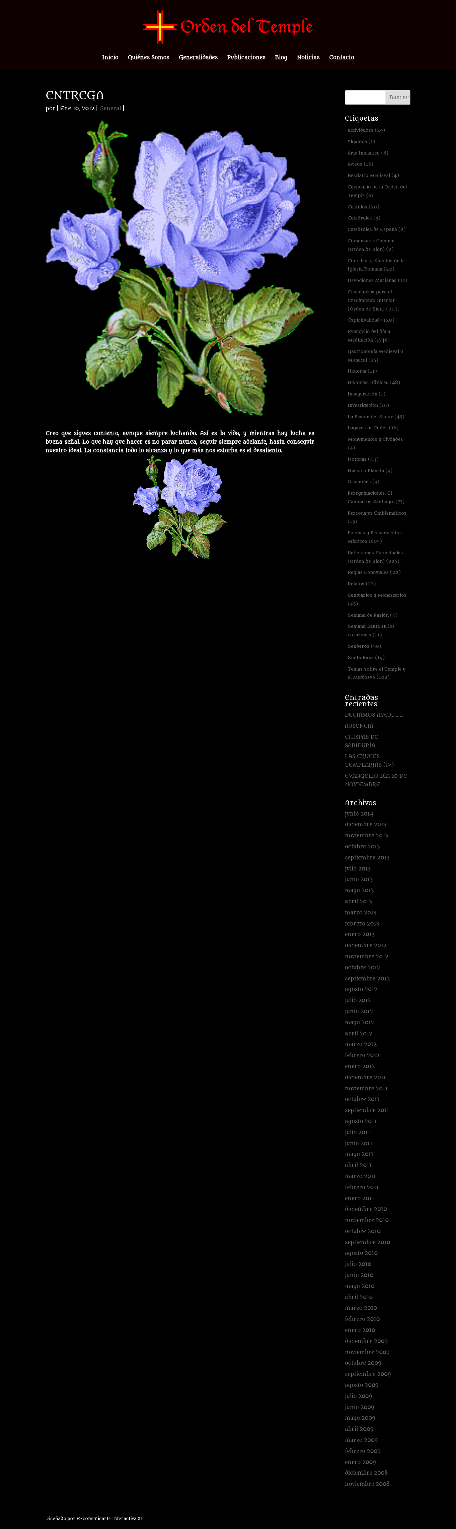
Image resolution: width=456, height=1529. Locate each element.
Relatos (362, 583)
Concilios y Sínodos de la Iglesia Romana (376, 265)
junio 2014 (359, 814)
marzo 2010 (361, 1308)
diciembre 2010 (366, 1209)
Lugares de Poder (373, 427)
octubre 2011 (362, 1099)
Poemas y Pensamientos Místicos (375, 537)
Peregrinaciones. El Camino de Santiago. (376, 497)
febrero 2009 (362, 1451)
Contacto (341, 58)
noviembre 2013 (366, 836)
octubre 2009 (363, 1363)
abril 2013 (358, 902)
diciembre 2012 (366, 946)
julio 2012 (358, 1001)
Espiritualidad (371, 320)
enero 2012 (360, 1067)
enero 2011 (359, 1199)
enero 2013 (359, 935)
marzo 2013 (360, 913)
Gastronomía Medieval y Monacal (375, 356)
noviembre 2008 (367, 1484)
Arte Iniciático (368, 153)
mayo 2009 (360, 1418)
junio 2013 (359, 880)
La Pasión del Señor (376, 416)
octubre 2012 (362, 968)
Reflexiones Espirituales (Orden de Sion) (375, 557)
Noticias (308, 58)
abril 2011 (358, 1165)
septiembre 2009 (368, 1374)
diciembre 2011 (365, 1078)
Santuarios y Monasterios (377, 599)
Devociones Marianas (377, 280)
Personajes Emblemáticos (377, 517)
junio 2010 (359, 1275)
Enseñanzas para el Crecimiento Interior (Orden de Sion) (374, 300)
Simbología (366, 657)
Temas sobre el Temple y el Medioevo (376, 673)
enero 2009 (360, 1462)
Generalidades (198, 58)
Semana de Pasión (373, 615)
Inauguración (366, 394)
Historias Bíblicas (374, 382)
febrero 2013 (362, 924)
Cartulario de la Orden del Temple (377, 191)
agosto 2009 (361, 1385)
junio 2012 (359, 1012)
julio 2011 (357, 1133)
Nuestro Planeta (370, 470)
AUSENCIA (359, 726)
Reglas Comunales (374, 572)
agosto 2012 (361, 989)
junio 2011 (358, 1144)
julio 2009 (358, 1396)
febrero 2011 (362, 1188)
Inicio (110, 58)
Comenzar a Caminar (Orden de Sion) (371, 245)
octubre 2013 (362, 847)
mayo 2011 (359, 1154)
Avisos (360, 164)
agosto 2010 (361, 1253)
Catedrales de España (377, 229)
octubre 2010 (362, 1231)
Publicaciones (246, 58)
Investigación (368, 405)
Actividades (366, 130)
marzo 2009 (361, 1440)
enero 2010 (360, 1330)
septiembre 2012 (367, 979)
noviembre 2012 (366, 957)
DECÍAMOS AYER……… (374, 715)
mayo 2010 (359, 1286)
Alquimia (361, 141)
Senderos (364, 646)
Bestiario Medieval (373, 175)
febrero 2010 (362, 1319)
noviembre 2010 (367, 1220)
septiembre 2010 (367, 1243)
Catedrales (364, 218)
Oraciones (363, 481)
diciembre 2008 (366, 1473)
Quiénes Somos (148, 58)
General (110, 109)
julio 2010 (358, 1264)
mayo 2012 (359, 1023)
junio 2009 (359, 1407)
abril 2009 (359, 1429)
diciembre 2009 (366, 1341)
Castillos (363, 207)
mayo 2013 (359, 891)
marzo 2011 (360, 1177)
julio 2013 (357, 869)
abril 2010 (359, 1298)
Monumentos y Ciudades (375, 443)
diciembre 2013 (365, 825)
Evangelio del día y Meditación (369, 336)
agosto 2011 (361, 1122)
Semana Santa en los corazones (371, 630)
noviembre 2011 (366, 1089)
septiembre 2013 (367, 858)
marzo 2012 (361, 1044)
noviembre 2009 (367, 1352)
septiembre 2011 (367, 1110)
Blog (281, 58)
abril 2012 (358, 1034)
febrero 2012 (362, 1056)
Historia (362, 371)
